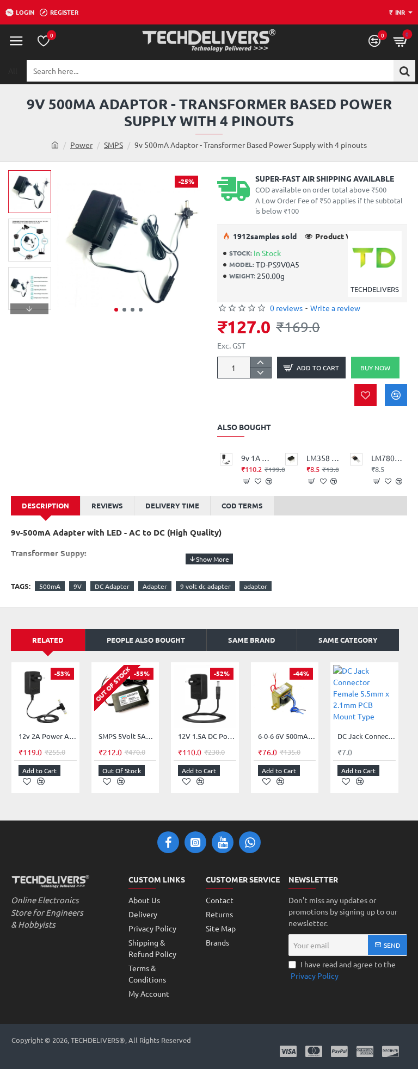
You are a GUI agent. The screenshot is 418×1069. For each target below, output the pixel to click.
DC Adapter (112, 586)
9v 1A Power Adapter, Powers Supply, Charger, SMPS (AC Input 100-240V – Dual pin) (257, 458)
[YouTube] (222, 842)
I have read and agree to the (343, 969)
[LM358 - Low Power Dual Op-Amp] (291, 459)
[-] (260, 373)
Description (45, 505)
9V (77, 586)
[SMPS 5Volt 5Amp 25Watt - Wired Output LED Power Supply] (125, 696)
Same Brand (251, 639)
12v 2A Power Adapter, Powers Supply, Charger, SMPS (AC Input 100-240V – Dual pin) (48, 736)
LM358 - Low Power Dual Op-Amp (323, 458)
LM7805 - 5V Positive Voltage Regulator (387, 458)
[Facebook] (168, 842)
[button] (116, 310)
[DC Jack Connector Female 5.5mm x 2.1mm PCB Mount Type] (364, 696)
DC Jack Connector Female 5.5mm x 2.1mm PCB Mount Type (366, 736)
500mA (49, 586)
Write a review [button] (335, 308)
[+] (260, 362)
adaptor (255, 586)
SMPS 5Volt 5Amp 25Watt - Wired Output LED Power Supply (128, 736)
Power (81, 145)
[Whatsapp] (250, 842)
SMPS (113, 145)
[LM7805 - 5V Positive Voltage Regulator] (356, 459)
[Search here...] (404, 71)
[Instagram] (195, 842)
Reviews (107, 505)
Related (48, 639)
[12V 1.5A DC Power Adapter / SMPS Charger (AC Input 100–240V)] (205, 696)
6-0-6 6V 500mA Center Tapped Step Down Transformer (287, 736)
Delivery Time (172, 505)
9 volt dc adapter (205, 586)
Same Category (348, 639)
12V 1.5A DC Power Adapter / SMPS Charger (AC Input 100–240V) (207, 736)
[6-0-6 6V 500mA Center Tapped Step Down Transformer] (285, 696)
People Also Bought (146, 639)
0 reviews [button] (286, 308)
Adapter (155, 586)
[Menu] (16, 40)
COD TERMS (242, 505)
